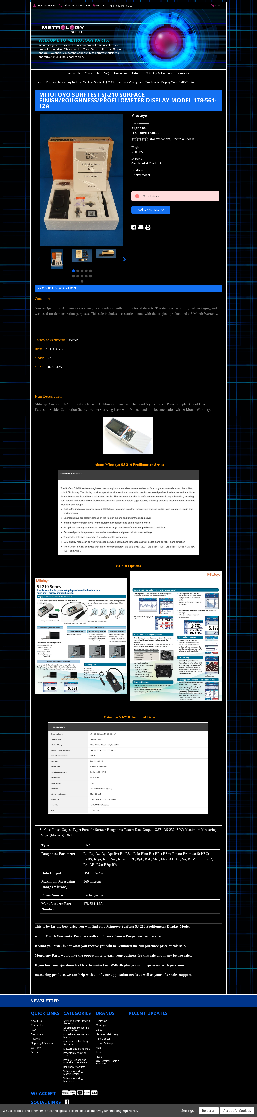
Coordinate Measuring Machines (76, 1036)
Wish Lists (101, 5)
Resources (120, 73)
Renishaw (101, 1021)
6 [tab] (73, 276)
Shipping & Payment (159, 73)
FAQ (106, 73)
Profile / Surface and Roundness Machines (75, 1061)
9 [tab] (86, 276)
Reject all (208, 1110)
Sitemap (35, 1052)
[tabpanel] (57, 259)
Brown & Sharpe (105, 1043)
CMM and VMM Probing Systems (76, 1022)
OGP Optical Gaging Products (107, 1062)
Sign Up (52, 5)
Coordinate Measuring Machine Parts (76, 1029)
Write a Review (184, 139)
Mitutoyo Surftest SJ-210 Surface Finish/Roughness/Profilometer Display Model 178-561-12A (138, 82)
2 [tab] (77, 270)
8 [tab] (82, 276)
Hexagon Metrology (107, 1034)
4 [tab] (86, 270)
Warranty (183, 73)
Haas (99, 1056)
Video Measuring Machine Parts (73, 1073)
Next (125, 259)
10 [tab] (90, 276)
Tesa (98, 1052)
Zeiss (99, 1029)
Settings (187, 1110)
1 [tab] (73, 270)
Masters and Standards (76, 1048)
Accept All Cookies (237, 1110)
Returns (137, 73)
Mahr (99, 1047)
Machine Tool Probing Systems (75, 1043)
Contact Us (92, 73)
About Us (74, 73)
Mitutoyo (101, 1025)
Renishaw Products (74, 1067)
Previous (39, 259)
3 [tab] (82, 270)
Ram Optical (103, 1038)
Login (40, 5)
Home (38, 82)
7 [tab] (77, 276)
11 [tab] (82, 281)
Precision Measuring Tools (62, 82)
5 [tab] (90, 270)
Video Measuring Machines (73, 1080)
